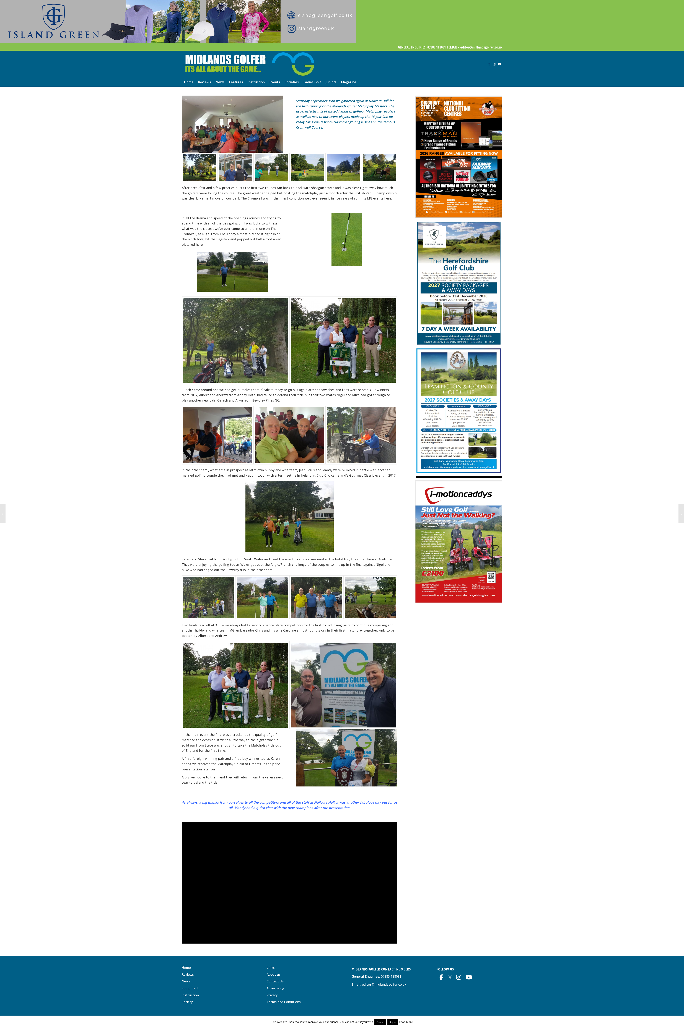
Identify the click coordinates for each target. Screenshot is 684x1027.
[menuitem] (189, 82)
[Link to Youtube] (499, 64)
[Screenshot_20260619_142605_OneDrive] (458, 602)
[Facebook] (441, 977)
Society (187, 1002)
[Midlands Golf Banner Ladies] (178, 41)
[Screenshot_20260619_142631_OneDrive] (458, 345)
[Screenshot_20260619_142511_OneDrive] (458, 217)
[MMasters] (235, 340)
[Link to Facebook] (489, 64)
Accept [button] (380, 1022)
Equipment (190, 988)
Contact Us (275, 981)
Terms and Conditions (284, 1002)
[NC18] (200, 167)
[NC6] (307, 167)
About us (274, 974)
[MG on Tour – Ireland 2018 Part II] (681, 513)
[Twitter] (450, 977)
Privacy (272, 995)
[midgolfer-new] (249, 64)
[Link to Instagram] (494, 64)
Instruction (190, 995)
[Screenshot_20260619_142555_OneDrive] (458, 477)
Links (271, 967)
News (186, 981)
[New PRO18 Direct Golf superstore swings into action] (3, 513)
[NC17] (236, 167)
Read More (406, 1022)
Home (186, 967)
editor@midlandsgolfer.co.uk (384, 984)
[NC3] (379, 167)
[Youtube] (469, 977)
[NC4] (343, 167)
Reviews (188, 974)
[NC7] (271, 167)
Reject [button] (393, 1022)
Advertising (275, 988)
